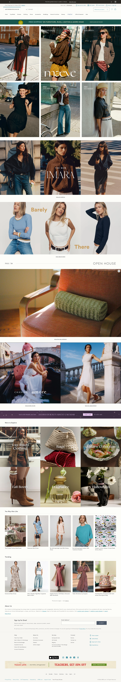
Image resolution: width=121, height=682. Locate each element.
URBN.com (40, 679)
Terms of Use (16, 679)
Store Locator (95, 635)
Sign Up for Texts (96, 641)
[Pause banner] (115, 2)
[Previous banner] (9, 2)
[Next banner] (111, 2)
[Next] (114, 533)
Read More (8, 613)
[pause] (119, 271)
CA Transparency (24, 679)
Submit (101, 623)
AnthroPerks (95, 638)
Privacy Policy (82, 628)
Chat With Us (95, 645)
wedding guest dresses (96, 611)
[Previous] (6, 533)
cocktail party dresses (83, 611)
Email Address (65, 620)
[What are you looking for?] (107, 9)
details (23, 5)
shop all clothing (60, 197)
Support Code (47, 679)
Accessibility (33, 679)
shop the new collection (60, 339)
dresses (44, 611)
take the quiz (72, 2)
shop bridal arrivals (30, 405)
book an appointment (90, 405)
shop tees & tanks (60, 256)
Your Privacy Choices (57, 679)
